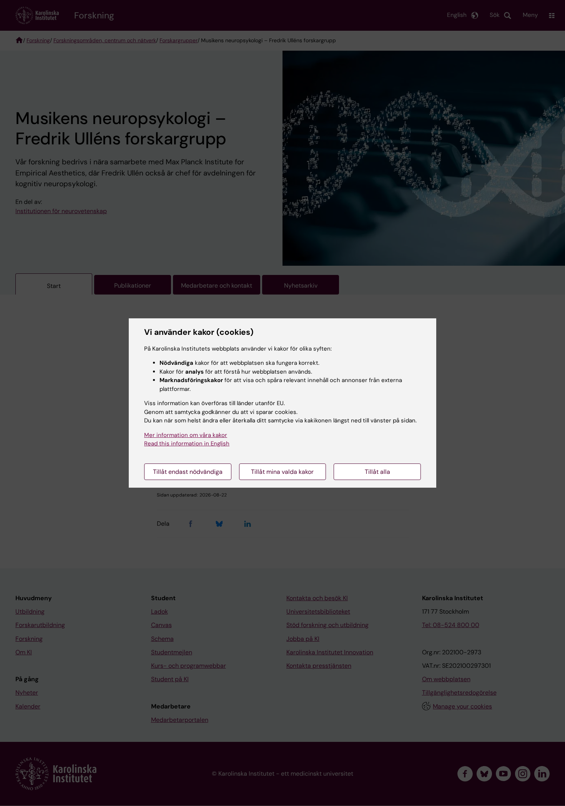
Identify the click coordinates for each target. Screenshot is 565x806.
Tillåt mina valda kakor (282, 472)
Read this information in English (186, 443)
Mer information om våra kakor (185, 435)
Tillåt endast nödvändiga (188, 472)
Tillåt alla (377, 472)
